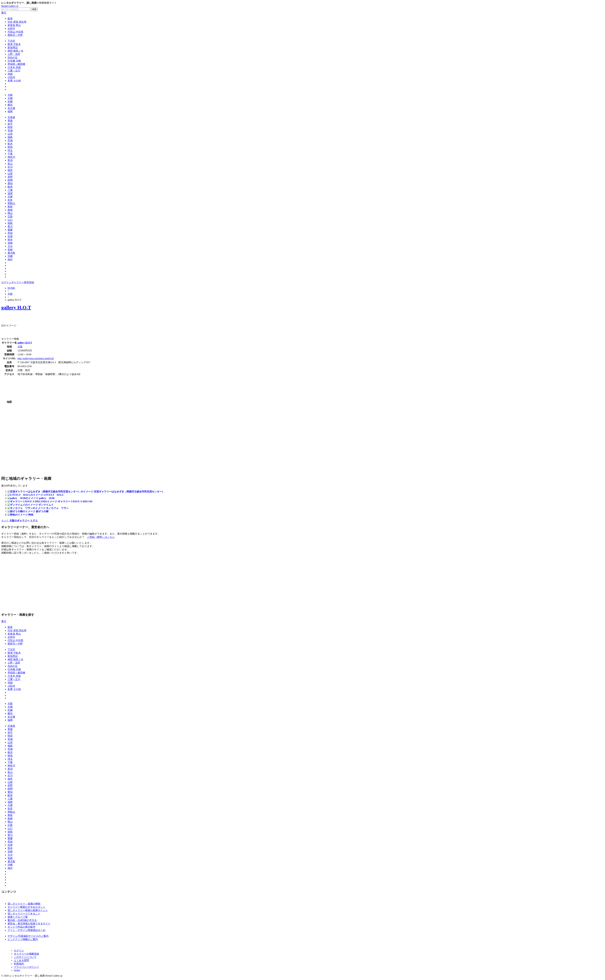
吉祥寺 (11, 28)
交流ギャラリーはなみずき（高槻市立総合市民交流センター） (129, 491)
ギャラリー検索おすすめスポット (26, 907)
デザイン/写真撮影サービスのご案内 (28, 936)
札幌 (10, 101)
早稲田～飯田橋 (16, 64)
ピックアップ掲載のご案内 (23, 939)
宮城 (10, 130)
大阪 (10, 95)
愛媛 (10, 229)
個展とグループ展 (18, 917)
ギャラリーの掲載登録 (26, 953)
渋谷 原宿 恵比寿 (17, 21)
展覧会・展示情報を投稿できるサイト (29, 923)
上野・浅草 (14, 54)
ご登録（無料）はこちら (101, 537)
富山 (10, 163)
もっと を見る (19, 520)
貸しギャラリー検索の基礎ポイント (28, 910)
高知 (10, 233)
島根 (10, 210)
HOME (11, 288)
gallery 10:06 (47, 498)
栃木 (10, 143)
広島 (10, 216)
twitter (17, 970)
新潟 (10, 160)
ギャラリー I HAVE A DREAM (75, 501)
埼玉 (10, 150)
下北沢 (11, 41)
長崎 (10, 249)
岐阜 (10, 186)
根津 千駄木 (14, 44)
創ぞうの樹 (42, 511)
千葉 (10, 153)
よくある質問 (21, 960)
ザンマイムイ (46, 504)
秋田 (10, 127)
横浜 (10, 104)
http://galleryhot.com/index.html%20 (35, 358)
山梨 (10, 173)
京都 (10, 98)
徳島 (10, 223)
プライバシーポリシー (26, 967)
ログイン (6, 282)
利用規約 (19, 963)
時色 (30, 514)
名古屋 (11, 108)
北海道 (11, 117)
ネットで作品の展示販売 (21, 927)
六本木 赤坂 (14, 67)
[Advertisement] (38, 318)
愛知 (10, 183)
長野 (10, 176)
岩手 (10, 124)
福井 (10, 170)
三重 (10, 190)
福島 (10, 137)
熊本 (10, 239)
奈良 (10, 200)
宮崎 (10, 243)
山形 (10, 133)
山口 (10, 219)
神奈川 (11, 157)
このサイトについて (25, 957)
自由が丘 (13, 57)
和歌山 (11, 203)
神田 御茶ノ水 (15, 50)
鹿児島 (11, 253)
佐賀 (10, 236)
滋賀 (10, 193)
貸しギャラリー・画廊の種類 (24, 903)
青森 (10, 120)
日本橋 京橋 (14, 60)
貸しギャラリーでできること (24, 913)
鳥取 (10, 206)
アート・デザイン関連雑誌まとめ (26, 930)
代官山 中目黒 (15, 31)
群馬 (10, 147)
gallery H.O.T (16, 307)
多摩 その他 (14, 80)
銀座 (10, 18)
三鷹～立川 (14, 70)
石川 (10, 167)
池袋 (10, 74)
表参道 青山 (14, 25)
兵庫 (10, 196)
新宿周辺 (13, 47)
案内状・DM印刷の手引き (22, 920)
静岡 (10, 180)
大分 (10, 246)
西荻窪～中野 (15, 35)
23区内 (11, 77)
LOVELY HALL (54, 494)
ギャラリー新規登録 (22, 282)
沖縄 (10, 256)
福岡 (10, 111)
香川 (10, 226)
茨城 (10, 140)
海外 (10, 259)
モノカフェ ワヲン (57, 508)
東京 (3, 12)
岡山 (10, 213)
